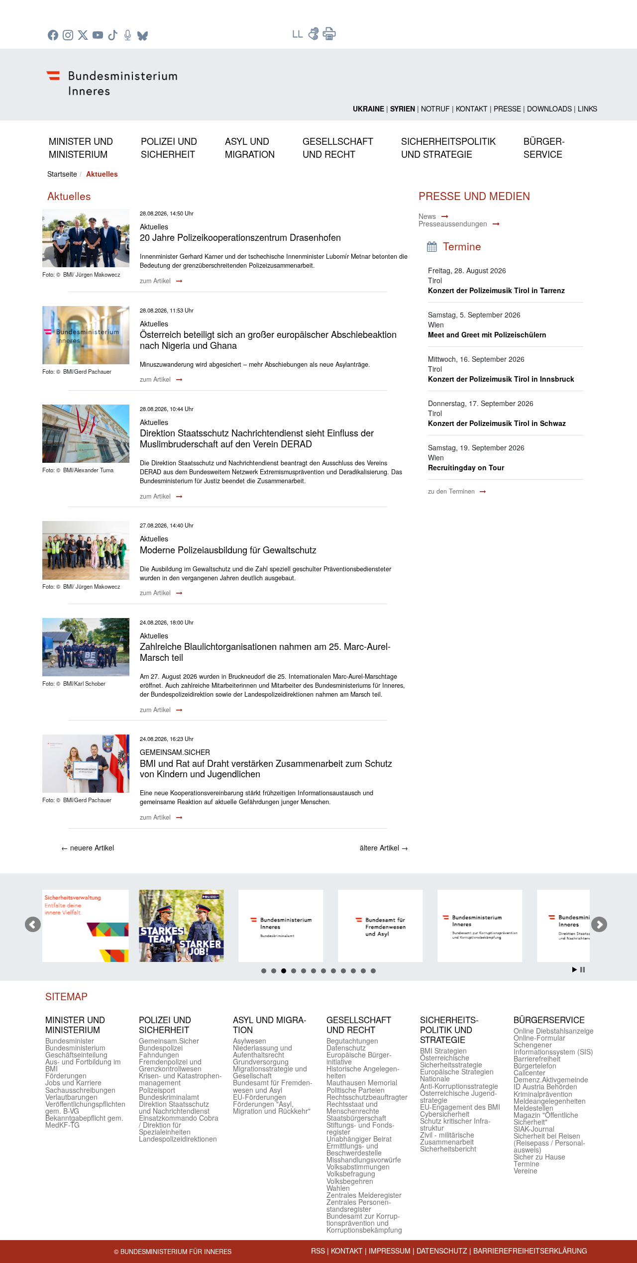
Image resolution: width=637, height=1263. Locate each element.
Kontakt (472, 108)
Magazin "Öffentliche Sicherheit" (546, 1118)
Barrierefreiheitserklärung (530, 1251)
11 (363, 970)
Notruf (435, 108)
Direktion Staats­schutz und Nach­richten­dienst (174, 1107)
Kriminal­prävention (543, 1094)
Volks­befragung (350, 1173)
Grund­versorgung (261, 1061)
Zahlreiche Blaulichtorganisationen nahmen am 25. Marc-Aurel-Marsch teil (265, 651)
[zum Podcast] (128, 36)
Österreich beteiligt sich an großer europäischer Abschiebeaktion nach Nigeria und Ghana (268, 339)
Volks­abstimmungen (358, 1166)
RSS (318, 1251)
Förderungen (66, 1075)
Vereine (525, 1170)
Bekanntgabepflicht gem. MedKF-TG (84, 1121)
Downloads (549, 108)
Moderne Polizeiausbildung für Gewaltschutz (228, 549)
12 (373, 970)
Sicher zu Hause (539, 1156)
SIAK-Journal (534, 1129)
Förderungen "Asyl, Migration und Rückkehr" (272, 1107)
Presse (507, 108)
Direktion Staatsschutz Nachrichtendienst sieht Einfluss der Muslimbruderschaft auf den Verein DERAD (257, 438)
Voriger (33, 925)
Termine (526, 1163)
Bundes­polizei (161, 1047)
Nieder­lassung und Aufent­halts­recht (262, 1051)
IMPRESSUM (390, 1251)
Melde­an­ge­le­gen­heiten (550, 1101)
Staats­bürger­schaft (356, 1118)
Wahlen (338, 1188)
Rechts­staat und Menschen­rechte (352, 1107)
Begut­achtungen (352, 1041)
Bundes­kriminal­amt (169, 1097)
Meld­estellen (533, 1108)
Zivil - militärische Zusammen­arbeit (447, 1138)
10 (353, 970)
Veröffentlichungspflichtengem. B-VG (85, 1107)
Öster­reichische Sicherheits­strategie (451, 1060)
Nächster (599, 925)
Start (574, 969)
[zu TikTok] (113, 36)
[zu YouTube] (99, 36)
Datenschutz (442, 1251)
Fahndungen (159, 1054)
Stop (582, 969)
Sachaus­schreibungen (80, 1090)
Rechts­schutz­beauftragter (367, 1097)
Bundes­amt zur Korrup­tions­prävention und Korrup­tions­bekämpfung (364, 1223)
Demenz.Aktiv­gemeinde (551, 1079)
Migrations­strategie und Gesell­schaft (270, 1071)
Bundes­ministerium (75, 1047)
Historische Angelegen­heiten (363, 1071)
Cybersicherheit (444, 1114)
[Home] (113, 75)
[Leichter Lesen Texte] (299, 37)
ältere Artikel (384, 847)
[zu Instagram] (69, 36)
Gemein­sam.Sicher (169, 1041)
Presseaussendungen (453, 223)
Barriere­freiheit (537, 1058)
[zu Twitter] (84, 36)
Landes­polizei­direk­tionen (178, 1139)
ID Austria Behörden (545, 1086)
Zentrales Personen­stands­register (358, 1205)
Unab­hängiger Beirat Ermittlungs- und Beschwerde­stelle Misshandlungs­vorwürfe (363, 1149)
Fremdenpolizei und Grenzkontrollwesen (170, 1064)
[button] (81, 145)
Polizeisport (157, 1090)
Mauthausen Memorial (361, 1082)
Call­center (529, 1072)
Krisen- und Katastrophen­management (180, 1078)
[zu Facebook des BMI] (54, 36)
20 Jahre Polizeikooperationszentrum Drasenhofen (240, 236)
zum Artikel (156, 280)
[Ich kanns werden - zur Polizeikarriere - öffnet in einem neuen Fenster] (107, 927)
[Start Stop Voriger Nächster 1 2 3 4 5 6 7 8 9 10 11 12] (318, 924)
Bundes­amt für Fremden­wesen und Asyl (273, 1085)
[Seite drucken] (329, 37)
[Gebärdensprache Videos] (314, 37)
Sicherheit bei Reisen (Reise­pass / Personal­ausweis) (549, 1143)
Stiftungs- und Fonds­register (360, 1128)
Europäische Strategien (457, 1071)
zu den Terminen (452, 491)
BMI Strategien (443, 1050)
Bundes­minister (69, 1041)
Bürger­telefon (535, 1065)
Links (587, 108)
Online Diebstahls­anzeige (554, 1031)
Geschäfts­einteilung (76, 1054)
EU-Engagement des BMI (460, 1107)
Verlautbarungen (71, 1097)
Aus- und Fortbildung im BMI (83, 1064)
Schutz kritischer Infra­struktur (455, 1124)
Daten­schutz (346, 1047)
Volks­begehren (349, 1181)
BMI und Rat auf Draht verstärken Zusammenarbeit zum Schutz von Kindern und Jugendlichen (266, 768)
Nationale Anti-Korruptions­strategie (459, 1081)
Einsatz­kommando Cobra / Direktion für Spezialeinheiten (178, 1125)
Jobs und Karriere (73, 1082)
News (427, 216)
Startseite (62, 174)
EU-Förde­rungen (259, 1097)
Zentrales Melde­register (364, 1195)
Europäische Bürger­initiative (359, 1058)
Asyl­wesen (249, 1041)
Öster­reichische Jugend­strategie (458, 1096)
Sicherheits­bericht (448, 1149)
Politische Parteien (355, 1090)
